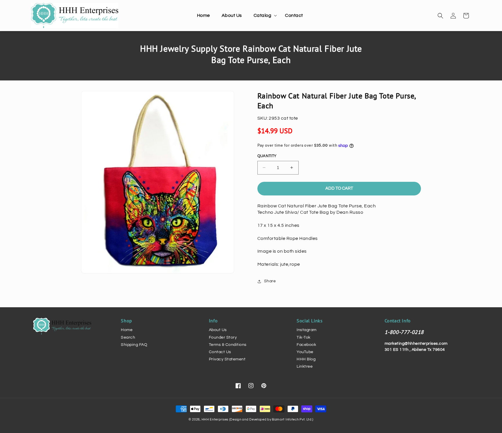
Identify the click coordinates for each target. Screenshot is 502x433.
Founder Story (223, 337)
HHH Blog (306, 359)
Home (126, 330)
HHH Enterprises (215, 419)
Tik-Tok (304, 337)
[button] (263, 15)
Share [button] (270, 281)
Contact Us (220, 352)
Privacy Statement (227, 359)
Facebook (306, 345)
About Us (218, 330)
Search (128, 337)
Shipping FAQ (134, 345)
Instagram (307, 330)
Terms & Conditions (228, 345)
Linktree (305, 366)
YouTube (305, 352)
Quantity (267, 156)
